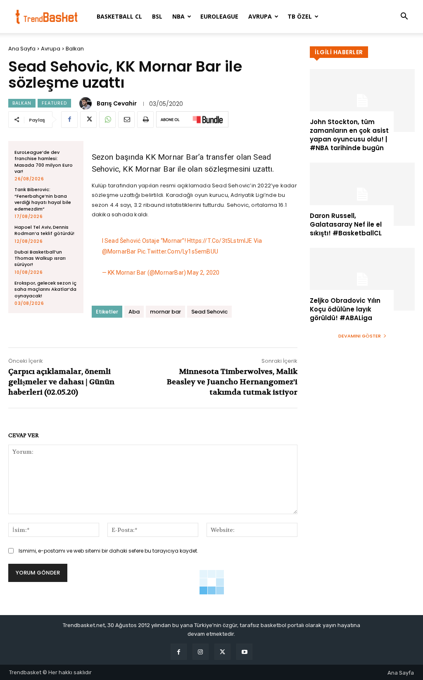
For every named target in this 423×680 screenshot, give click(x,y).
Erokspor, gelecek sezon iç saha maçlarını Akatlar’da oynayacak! (45, 289)
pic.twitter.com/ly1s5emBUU (178, 251)
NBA (178, 16)
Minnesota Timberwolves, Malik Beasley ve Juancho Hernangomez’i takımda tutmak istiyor (232, 382)
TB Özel (300, 16)
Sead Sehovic (209, 312)
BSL (157, 16)
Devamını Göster (359, 336)
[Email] (126, 119)
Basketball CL (119, 16)
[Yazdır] (145, 119)
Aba (134, 312)
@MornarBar (119, 251)
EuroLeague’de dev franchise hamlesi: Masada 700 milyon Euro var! (43, 162)
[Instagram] (200, 652)
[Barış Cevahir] (86, 103)
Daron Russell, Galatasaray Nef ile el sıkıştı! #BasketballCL (346, 224)
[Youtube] (244, 652)
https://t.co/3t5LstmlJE (219, 240)
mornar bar (165, 312)
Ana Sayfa (22, 49)
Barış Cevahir (117, 103)
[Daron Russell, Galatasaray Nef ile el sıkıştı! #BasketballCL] (362, 194)
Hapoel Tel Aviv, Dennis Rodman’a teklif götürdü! (44, 230)
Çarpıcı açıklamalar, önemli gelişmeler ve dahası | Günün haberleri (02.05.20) (61, 382)
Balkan (75, 49)
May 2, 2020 (203, 272)
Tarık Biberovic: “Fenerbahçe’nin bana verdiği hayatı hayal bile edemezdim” (42, 199)
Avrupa (260, 16)
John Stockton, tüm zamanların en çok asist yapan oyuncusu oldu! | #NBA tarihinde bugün (349, 134)
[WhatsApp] (107, 119)
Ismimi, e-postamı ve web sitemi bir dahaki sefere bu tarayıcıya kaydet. (108, 550)
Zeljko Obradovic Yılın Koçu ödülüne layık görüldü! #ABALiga (345, 309)
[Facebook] (69, 119)
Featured (54, 103)
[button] (404, 17)
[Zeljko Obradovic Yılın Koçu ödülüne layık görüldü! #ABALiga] (362, 279)
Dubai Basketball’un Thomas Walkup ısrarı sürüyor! (40, 258)
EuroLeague (219, 16)
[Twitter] (88, 119)
